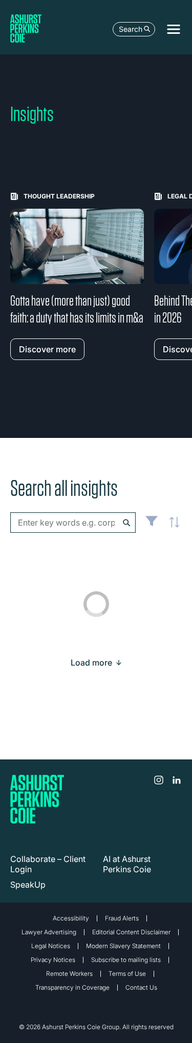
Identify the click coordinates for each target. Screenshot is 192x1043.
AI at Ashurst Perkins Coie (127, 864)
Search (130, 29)
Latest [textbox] (171, 528)
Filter (151, 525)
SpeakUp (28, 884)
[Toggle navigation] (173, 29)
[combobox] (73, 522)
